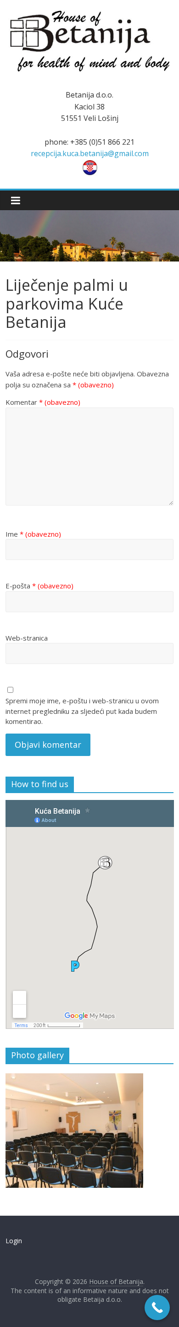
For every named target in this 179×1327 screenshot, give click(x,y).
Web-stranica (27, 637)
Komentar (43, 402)
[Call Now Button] (157, 1307)
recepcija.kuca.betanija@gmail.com (90, 153)
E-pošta (39, 585)
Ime (33, 533)
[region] (74, 1130)
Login (14, 1240)
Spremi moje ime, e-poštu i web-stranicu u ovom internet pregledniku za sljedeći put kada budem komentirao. (82, 711)
